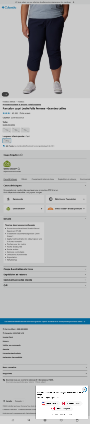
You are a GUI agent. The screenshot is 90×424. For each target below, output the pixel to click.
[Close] (84, 389)
